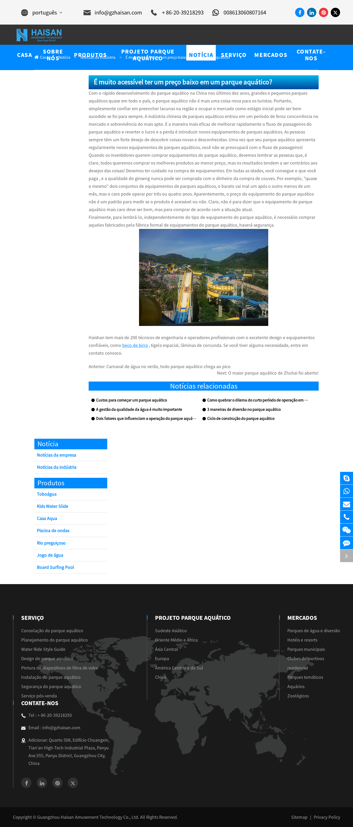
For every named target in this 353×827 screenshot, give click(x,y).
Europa (162, 659)
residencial (297, 668)
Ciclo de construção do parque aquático (240, 418)
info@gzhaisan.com (118, 12)
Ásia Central (166, 649)
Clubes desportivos (305, 659)
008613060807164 (245, 12)
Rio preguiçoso (51, 543)
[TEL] (346, 517)
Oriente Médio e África (176, 640)
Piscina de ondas (53, 530)
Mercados (302, 617)
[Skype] (346, 478)
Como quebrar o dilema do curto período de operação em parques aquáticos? (257, 400)
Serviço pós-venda (39, 696)
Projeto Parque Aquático (193, 617)
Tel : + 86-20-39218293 (50, 715)
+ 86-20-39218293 (183, 12)
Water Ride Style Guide (43, 649)
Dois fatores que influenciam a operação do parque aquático (146, 418)
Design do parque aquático (47, 659)
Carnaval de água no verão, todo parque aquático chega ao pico (168, 366)
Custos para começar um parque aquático (131, 400)
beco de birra (135, 345)
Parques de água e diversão (313, 631)
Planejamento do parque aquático (54, 640)
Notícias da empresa (56, 455)
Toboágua (47, 494)
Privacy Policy (327, 817)
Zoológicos (298, 696)
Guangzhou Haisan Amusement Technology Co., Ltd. (88, 817)
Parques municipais (306, 649)
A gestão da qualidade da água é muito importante (139, 409)
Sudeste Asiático (171, 631)
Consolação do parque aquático (52, 631)
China (160, 677)
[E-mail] (346, 504)
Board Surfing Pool (55, 567)
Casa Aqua (47, 518)
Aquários (295, 686)
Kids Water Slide (52, 506)
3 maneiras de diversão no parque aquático (244, 409)
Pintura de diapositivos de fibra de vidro (59, 668)
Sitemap (299, 817)
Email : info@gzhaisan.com (54, 728)
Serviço (32, 617)
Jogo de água (50, 555)
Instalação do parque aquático (51, 677)
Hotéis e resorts (302, 640)
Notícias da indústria (56, 467)
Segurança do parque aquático (51, 686)
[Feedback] (346, 543)
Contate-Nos (39, 703)
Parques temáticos (305, 677)
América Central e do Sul (179, 668)
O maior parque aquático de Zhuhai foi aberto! (273, 373)
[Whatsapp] (346, 491)
